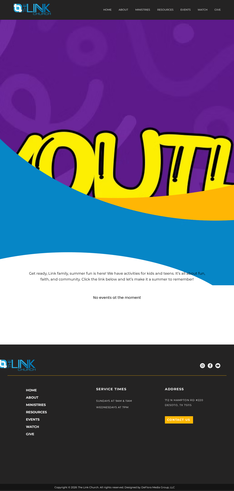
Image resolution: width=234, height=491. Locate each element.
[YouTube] (217, 365)
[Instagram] (202, 365)
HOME (31, 390)
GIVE (30, 434)
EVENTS (32, 419)
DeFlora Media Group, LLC (158, 487)
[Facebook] (210, 365)
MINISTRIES (36, 405)
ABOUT (32, 398)
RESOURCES (36, 412)
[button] (165, 9)
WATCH (32, 427)
